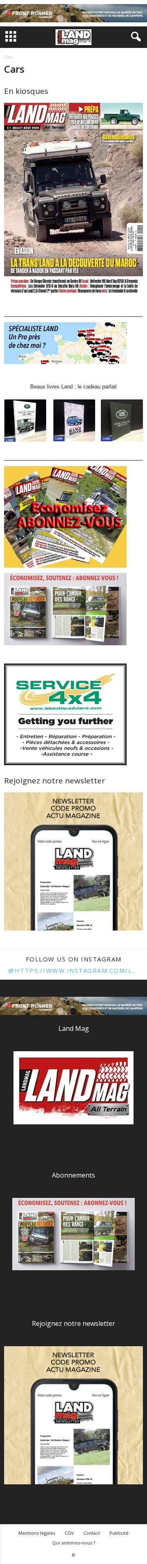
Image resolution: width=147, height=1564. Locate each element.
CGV (69, 1533)
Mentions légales (36, 1533)
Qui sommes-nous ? (73, 1543)
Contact (91, 1533)
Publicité (119, 1533)
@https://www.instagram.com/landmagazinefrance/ (73, 970)
